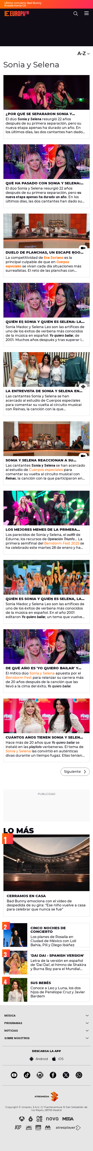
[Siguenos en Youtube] (14, 1077)
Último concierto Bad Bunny (23, 3)
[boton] (67, 1015)
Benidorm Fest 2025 (61, 543)
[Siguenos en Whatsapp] (79, 1077)
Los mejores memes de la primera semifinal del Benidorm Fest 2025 (41, 531)
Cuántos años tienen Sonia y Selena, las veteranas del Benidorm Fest (45, 739)
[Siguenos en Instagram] (40, 1077)
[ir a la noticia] (46, 92)
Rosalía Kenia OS (15, 5)
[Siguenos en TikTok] (27, 1077)
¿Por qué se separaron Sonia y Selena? (39, 116)
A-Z (82, 53)
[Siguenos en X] (66, 1077)
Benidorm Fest (19, 678)
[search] (76, 13)
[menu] (86, 13)
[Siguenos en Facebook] (53, 1077)
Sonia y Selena (42, 673)
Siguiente (72, 772)
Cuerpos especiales (46, 470)
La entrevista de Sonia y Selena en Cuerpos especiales (42, 393)
